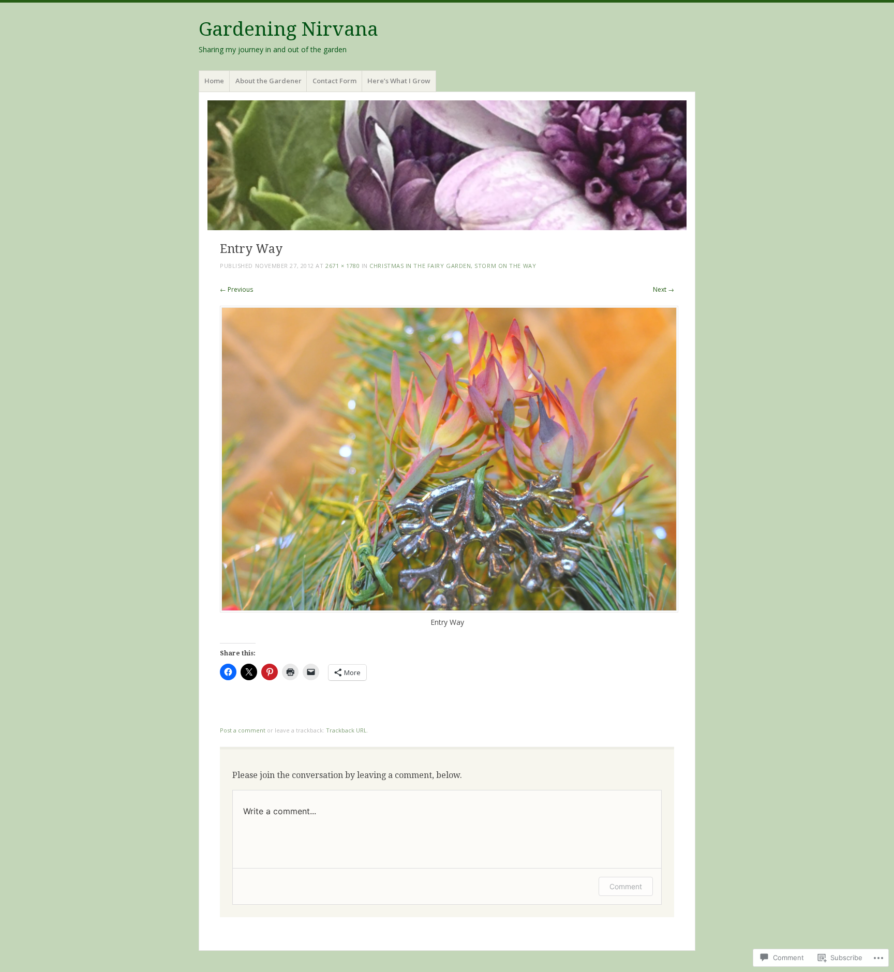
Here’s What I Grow (398, 80)
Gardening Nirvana (288, 29)
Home (214, 80)
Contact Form (334, 80)
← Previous (236, 289)
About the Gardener (268, 80)
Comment (625, 886)
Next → (663, 289)
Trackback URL (346, 730)
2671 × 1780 (342, 266)
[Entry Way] (449, 610)
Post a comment (242, 730)
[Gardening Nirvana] (447, 165)
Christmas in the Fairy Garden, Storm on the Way (452, 266)
